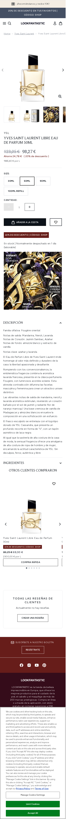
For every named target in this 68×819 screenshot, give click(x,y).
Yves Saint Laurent (24, 33)
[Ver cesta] (60, 23)
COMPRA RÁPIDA (30, 562)
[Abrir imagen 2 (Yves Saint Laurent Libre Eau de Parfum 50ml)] (32, 114)
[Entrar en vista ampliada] (60, 96)
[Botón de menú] (3, 23)
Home (7, 33)
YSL (6, 133)
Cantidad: (10, 200)
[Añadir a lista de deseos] (56, 222)
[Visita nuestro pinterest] (44, 665)
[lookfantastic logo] (33, 23)
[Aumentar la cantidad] (29, 207)
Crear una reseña (33, 618)
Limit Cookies (33, 804)
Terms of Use (42, 788)
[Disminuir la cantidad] (9, 207)
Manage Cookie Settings (33, 795)
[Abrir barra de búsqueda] (9, 23)
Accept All (33, 813)
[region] (33, 763)
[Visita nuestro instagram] (29, 665)
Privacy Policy (23, 788)
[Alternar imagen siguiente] (63, 70)
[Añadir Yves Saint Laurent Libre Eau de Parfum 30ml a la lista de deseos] (54, 483)
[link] (54, 23)
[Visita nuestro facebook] (21, 665)
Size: (7, 173)
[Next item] (59, 524)
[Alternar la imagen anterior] (2, 70)
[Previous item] (5, 524)
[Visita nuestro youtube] (36, 665)
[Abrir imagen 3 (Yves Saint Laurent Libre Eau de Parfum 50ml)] (51, 114)
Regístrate (33, 649)
